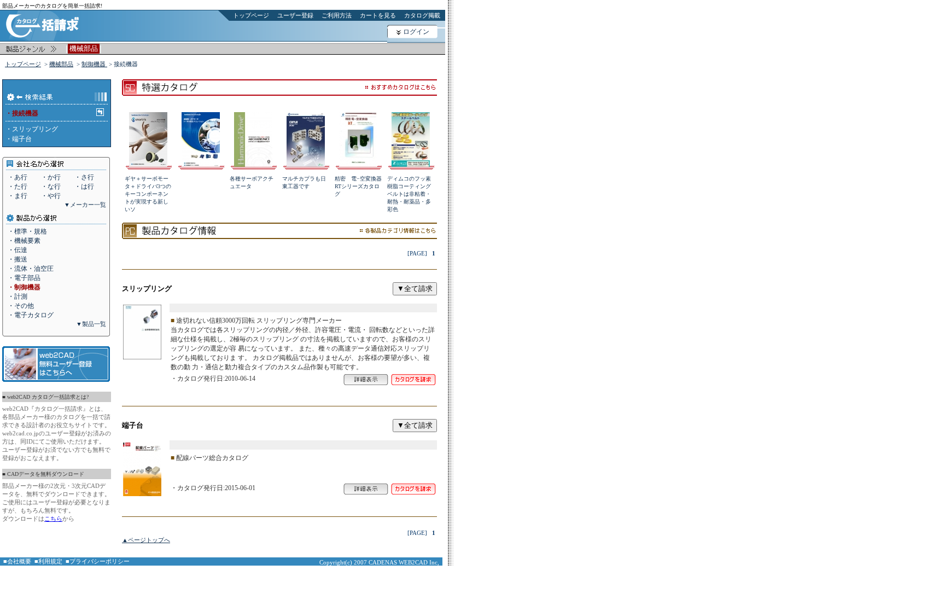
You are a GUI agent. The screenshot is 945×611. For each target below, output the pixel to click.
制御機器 (94, 64)
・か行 (51, 177)
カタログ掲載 (422, 15)
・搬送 (17, 259)
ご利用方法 (337, 15)
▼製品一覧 (91, 324)
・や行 (51, 196)
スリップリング (35, 129)
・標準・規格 (27, 231)
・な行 (51, 186)
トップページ (251, 15)
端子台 (22, 139)
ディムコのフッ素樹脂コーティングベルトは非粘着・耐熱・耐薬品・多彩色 (409, 194)
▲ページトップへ (146, 540)
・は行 (84, 186)
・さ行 (84, 177)
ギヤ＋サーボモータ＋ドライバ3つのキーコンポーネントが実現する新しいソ (148, 194)
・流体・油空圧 (31, 268)
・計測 (17, 296)
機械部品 (61, 64)
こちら (53, 518)
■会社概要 (17, 561)
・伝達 (17, 250)
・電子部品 (24, 278)
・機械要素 (24, 241)
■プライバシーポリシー (98, 561)
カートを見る (378, 15)
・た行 (17, 186)
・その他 (21, 306)
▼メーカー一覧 (85, 204)
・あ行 (17, 177)
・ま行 (17, 196)
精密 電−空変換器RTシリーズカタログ (358, 186)
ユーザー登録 (295, 15)
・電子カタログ (31, 315)
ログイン (416, 32)
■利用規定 (48, 561)
